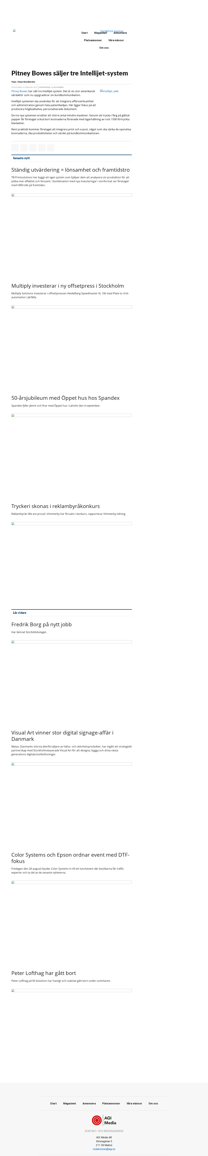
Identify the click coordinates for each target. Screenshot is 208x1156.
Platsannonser (93, 40)
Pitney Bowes (19, 91)
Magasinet (100, 32)
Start (84, 32)
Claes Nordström (26, 81)
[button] (15, 147)
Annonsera (120, 32)
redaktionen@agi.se (104, 1149)
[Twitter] (104, 1089)
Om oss (104, 47)
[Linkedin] (111, 1089)
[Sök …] (140, 32)
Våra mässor (116, 40)
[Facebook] (96, 1089)
